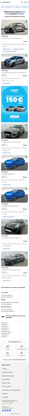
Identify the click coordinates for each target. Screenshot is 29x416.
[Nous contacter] (27, 2)
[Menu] (1, 2)
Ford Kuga (4, 336)
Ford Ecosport (5, 328)
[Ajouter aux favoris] (26, 21)
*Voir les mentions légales (14, 118)
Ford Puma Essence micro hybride (10, 302)
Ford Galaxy (5, 335)
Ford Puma (4, 323)
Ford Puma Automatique (8, 311)
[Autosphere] (7, 2)
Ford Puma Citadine (6, 295)
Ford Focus (4, 326)
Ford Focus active (6, 333)
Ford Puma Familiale (7, 297)
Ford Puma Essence (6, 304)
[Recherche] (22, 2)
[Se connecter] (25, 2)
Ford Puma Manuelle (7, 309)
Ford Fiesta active (6, 331)
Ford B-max (4, 329)
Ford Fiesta (4, 324)
